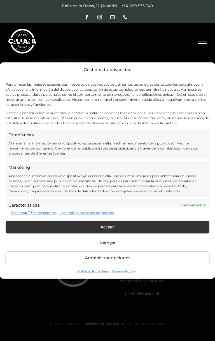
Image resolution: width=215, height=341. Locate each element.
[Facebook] (87, 17)
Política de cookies (93, 271)
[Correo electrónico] (112, 17)
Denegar (107, 242)
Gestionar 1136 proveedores (34, 212)
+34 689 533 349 (137, 5)
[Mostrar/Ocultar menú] (202, 41)
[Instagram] (99, 17)
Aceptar (108, 227)
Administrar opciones (107, 257)
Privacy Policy (123, 271)
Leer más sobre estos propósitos (86, 212)
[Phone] (125, 17)
